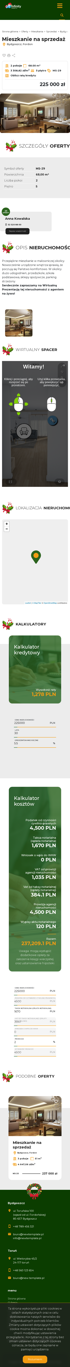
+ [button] (7, 524)
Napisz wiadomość (17, 231)
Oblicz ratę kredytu (23, 75)
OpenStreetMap (50, 602)
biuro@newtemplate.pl (28, 1234)
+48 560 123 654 (23, 1270)
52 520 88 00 (14, 224)
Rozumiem (35, 1359)
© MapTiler (36, 602)
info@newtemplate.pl (27, 1238)
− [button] (7, 529)
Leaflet (28, 602)
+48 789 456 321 (23, 1226)
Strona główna (16, 1298)
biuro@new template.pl (28, 1278)
